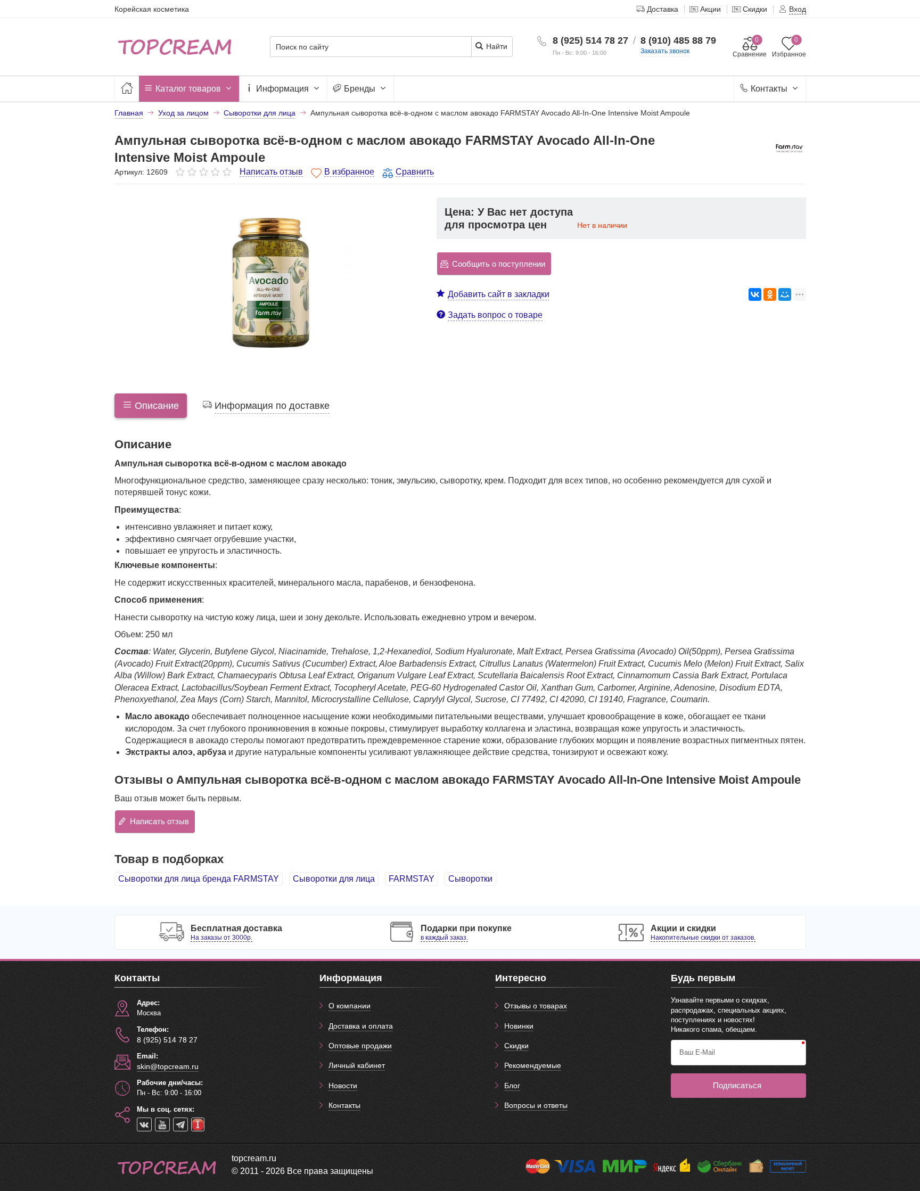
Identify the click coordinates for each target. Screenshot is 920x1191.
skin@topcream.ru (168, 1066)
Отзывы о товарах (535, 1005)
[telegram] (180, 1124)
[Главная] (126, 89)
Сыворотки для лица (334, 878)
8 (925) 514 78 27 (590, 40)
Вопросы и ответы (536, 1105)
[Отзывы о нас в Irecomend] (197, 1124)
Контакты (769, 88)
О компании (349, 1005)
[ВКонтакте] (755, 294)
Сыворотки (470, 878)
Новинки (518, 1026)
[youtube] (162, 1124)
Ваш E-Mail (697, 1052)
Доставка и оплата (360, 1026)
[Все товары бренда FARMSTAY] (789, 148)
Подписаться (737, 1085)
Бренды (359, 88)
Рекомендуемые (532, 1065)
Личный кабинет (356, 1065)
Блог (512, 1085)
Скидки (516, 1045)
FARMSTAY (411, 878)
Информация (282, 88)
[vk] (144, 1124)
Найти (495, 46)
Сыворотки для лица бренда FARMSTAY (198, 878)
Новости (342, 1085)
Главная (128, 113)
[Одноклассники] (769, 294)
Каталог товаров (188, 88)
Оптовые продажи (360, 1045)
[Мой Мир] (784, 294)
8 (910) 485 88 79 (678, 40)
